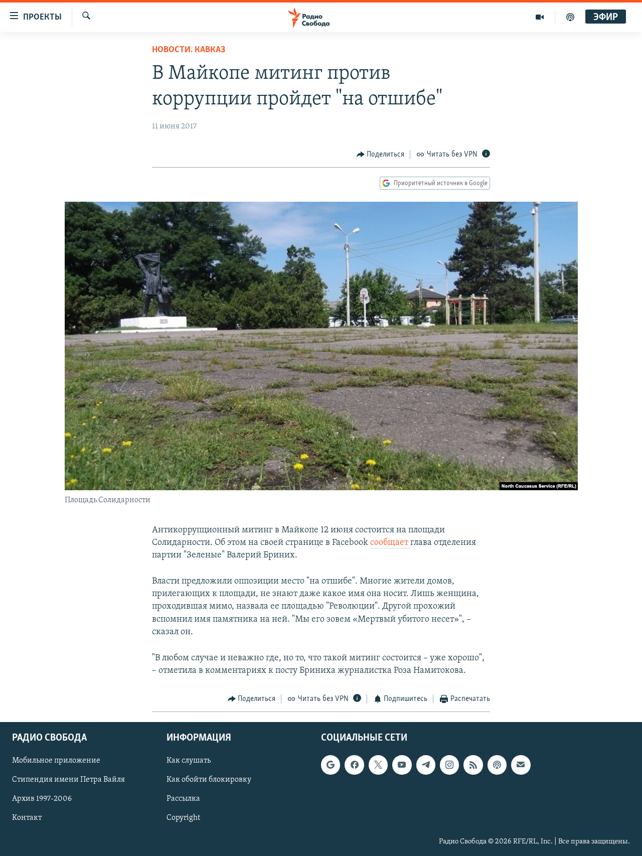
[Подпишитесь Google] (330, 764)
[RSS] (473, 764)
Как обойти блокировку (209, 780)
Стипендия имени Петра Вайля (68, 780)
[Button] (381, 154)
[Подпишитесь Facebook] (354, 764)
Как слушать (189, 761)
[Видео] (540, 17)
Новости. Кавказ (188, 50)
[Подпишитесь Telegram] (425, 764)
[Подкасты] (497, 764)
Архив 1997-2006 (42, 799)
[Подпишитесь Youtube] (401, 764)
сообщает (390, 542)
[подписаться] (520, 764)
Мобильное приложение (56, 761)
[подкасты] (570, 17)
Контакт (27, 818)
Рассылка (183, 799)
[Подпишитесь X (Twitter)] (378, 764)
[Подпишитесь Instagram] (449, 764)
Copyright (183, 818)
